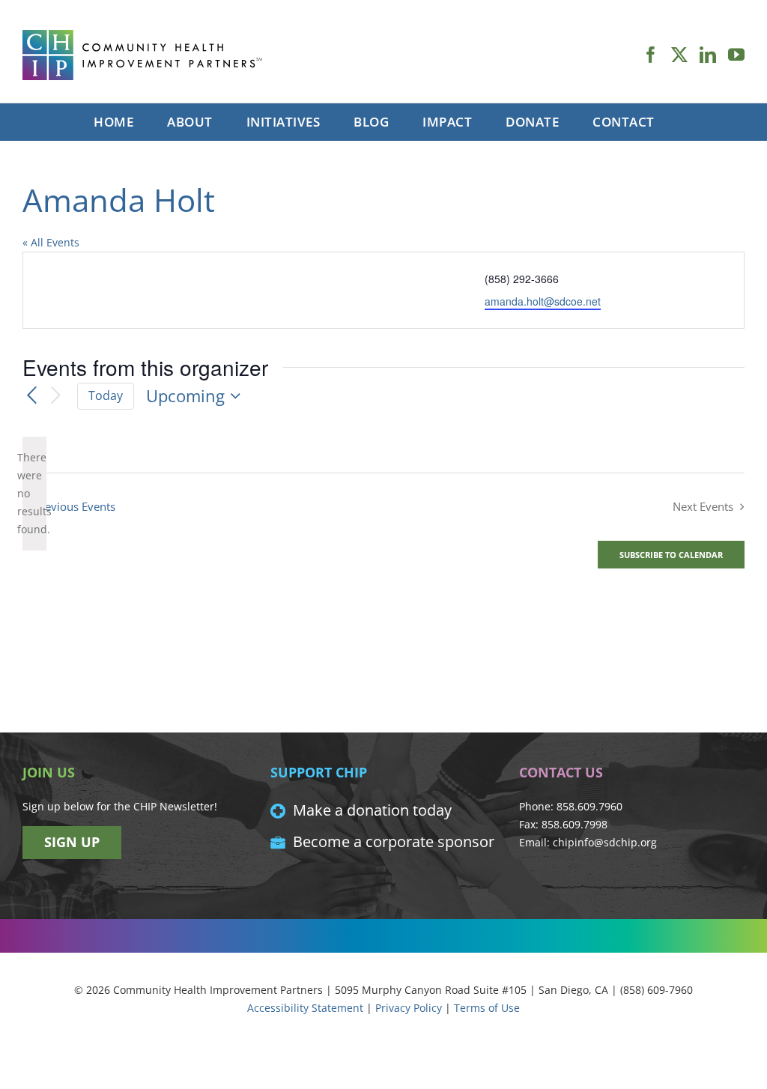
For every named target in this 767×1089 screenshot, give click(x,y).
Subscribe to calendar (671, 554)
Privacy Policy (408, 1008)
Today (105, 395)
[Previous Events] (31, 395)
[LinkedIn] (708, 54)
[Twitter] (679, 54)
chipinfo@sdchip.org (605, 842)
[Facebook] (651, 54)
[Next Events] (56, 396)
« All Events (50, 242)
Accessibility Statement (305, 1008)
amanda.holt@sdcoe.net (543, 301)
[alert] (34, 493)
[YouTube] (736, 54)
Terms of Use (487, 1008)
